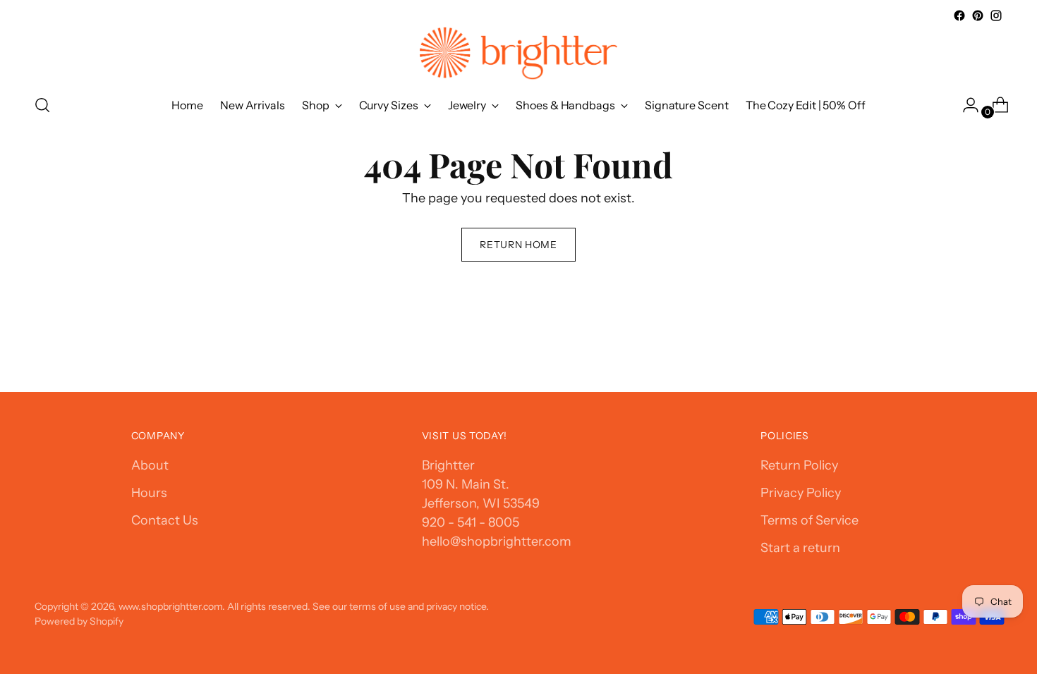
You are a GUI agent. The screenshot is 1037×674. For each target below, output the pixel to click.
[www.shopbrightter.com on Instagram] (996, 15)
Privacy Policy (800, 493)
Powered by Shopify (79, 621)
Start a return (800, 548)
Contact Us (164, 520)
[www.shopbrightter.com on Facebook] (959, 15)
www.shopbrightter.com (170, 606)
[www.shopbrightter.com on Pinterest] (977, 15)
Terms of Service (809, 520)
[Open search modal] (42, 105)
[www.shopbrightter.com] (518, 53)
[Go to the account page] (965, 105)
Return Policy (799, 465)
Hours (149, 493)
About (150, 465)
